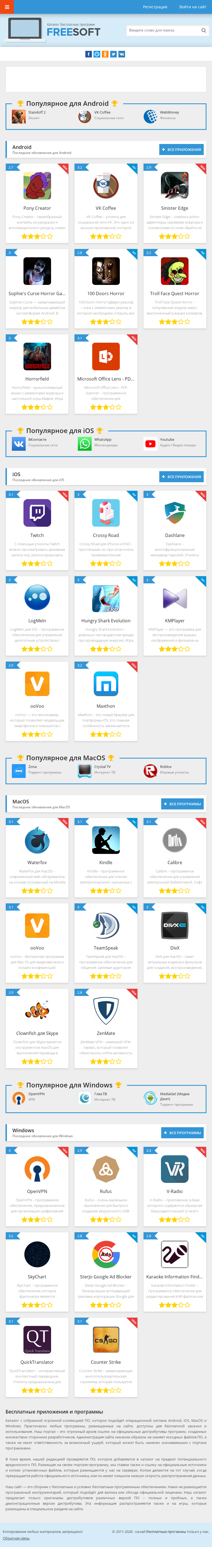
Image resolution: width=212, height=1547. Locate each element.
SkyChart (37, 1277)
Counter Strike (106, 1362)
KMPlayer (175, 621)
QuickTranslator (37, 1362)
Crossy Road (106, 535)
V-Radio (175, 1191)
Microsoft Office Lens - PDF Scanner (105, 379)
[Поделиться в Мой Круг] (97, 54)
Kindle (105, 862)
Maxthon (106, 706)
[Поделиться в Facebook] (88, 54)
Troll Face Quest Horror (174, 293)
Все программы (185, 803)
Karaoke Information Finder (174, 1277)
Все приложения (184, 149)
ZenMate (106, 1033)
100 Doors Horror (105, 293)
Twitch (37, 535)
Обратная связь (16, 1538)
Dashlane (175, 535)
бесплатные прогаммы (166, 1531)
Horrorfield (37, 379)
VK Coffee (106, 208)
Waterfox (37, 862)
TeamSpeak (106, 948)
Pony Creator (37, 208)
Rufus (106, 1191)
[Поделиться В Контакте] (121, 54)
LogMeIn (37, 621)
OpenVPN (37, 1191)
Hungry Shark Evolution (106, 621)
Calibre (175, 862)
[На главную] (58, 30)
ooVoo (37, 706)
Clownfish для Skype (37, 1033)
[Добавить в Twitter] (113, 54)
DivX (174, 948)
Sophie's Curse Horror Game (37, 293)
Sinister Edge (174, 208)
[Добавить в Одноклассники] (105, 54)
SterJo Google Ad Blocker (106, 1277)
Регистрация (155, 6)
